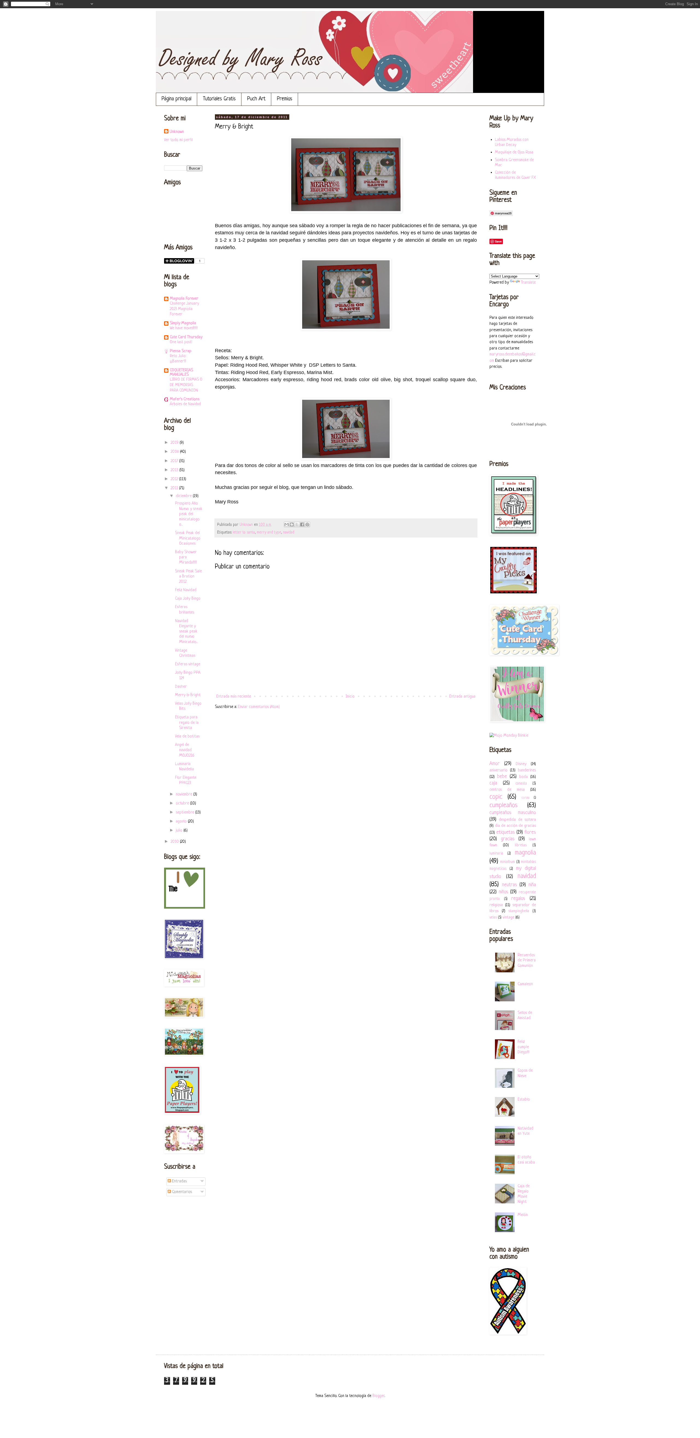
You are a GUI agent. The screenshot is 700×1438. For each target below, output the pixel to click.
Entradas (179, 1181)
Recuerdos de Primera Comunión (527, 960)
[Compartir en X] (297, 524)
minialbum (507, 862)
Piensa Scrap (180, 351)
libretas (521, 845)
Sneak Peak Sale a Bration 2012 (188, 576)
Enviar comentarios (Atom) (259, 707)
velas (493, 917)
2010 (175, 841)
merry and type (269, 532)
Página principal (176, 99)
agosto (182, 821)
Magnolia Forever (184, 298)
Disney (521, 764)
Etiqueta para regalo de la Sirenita (187, 722)
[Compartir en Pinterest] (307, 524)
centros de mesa (507, 789)
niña (532, 885)
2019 (175, 443)
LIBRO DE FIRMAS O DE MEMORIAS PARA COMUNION (186, 385)
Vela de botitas (187, 736)
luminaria (496, 853)
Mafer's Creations (184, 399)
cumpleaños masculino (512, 812)
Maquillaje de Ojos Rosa (514, 152)
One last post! (181, 342)
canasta (521, 783)
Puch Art (256, 99)
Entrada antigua (462, 696)
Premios (284, 99)
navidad (288, 532)
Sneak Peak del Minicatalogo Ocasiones (187, 538)
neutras (509, 885)
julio (179, 830)
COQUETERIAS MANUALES (181, 372)
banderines (527, 770)
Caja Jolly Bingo (187, 598)
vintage (508, 917)
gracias (508, 839)
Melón (523, 1215)
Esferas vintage (187, 664)
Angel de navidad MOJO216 (184, 750)
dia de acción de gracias (515, 826)
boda (523, 777)
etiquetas (505, 832)
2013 (175, 470)
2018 (175, 452)
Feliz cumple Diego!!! (523, 1047)
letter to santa (244, 532)
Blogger (378, 1396)
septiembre (185, 812)
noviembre (184, 794)
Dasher (181, 686)
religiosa (496, 905)
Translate (528, 282)
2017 (175, 461)
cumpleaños (503, 805)
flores (530, 832)
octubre (183, 803)
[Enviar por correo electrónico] (286, 524)
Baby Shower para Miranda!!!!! (186, 557)
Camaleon (525, 984)
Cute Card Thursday (186, 337)
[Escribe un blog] (291, 524)
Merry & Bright (188, 695)
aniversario (498, 770)
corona (525, 798)
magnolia (525, 852)
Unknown (177, 132)
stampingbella (518, 911)
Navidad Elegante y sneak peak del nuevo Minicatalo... (186, 631)
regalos (518, 898)
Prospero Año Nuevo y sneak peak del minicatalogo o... (188, 514)
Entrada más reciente (233, 696)
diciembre (184, 496)
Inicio (350, 696)
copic (495, 797)
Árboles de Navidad (185, 404)
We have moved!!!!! (184, 328)
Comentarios (181, 1192)
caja (493, 783)
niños (503, 892)
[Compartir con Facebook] (302, 524)
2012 (175, 479)
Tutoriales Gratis (219, 99)
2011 (175, 488)
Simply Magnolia (183, 323)
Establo (524, 1099)
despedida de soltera (517, 820)
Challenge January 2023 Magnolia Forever (184, 309)
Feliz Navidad (185, 590)
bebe (502, 776)
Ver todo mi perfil (178, 140)
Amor (494, 763)
